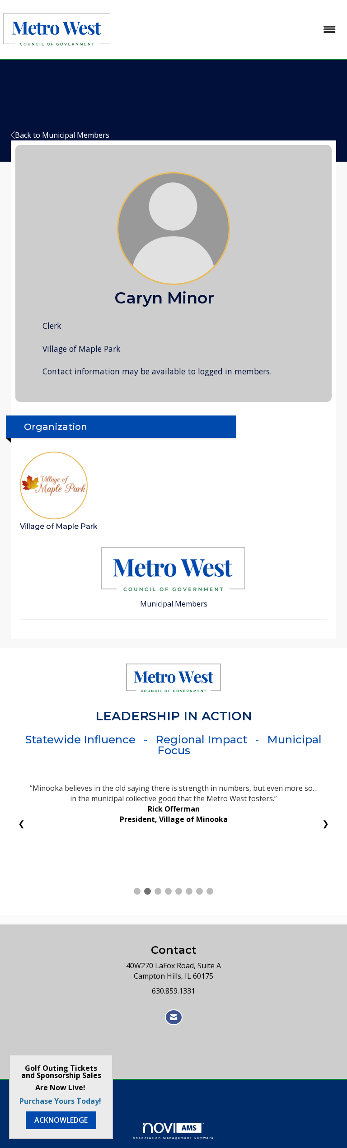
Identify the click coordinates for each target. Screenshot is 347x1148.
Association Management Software (173, 1137)
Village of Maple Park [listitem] (59, 526)
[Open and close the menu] (229, 29)
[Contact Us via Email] (174, 1017)
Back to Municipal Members (62, 135)
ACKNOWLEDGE (61, 1120)
